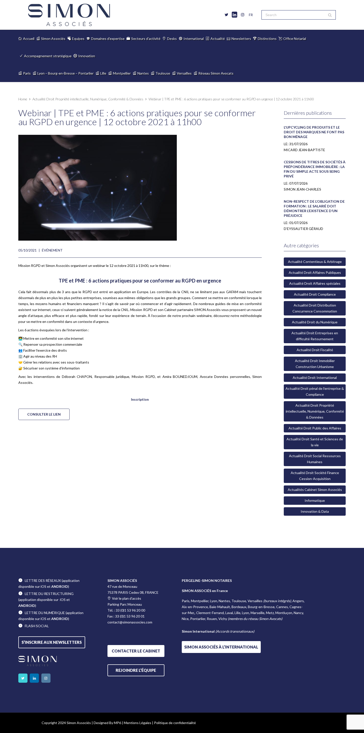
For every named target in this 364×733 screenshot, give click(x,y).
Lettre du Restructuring (49, 594)
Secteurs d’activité (145, 38)
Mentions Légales (137, 723)
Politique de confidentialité (175, 723)
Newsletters (241, 38)
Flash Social (37, 626)
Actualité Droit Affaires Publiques (315, 272)
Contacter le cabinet (136, 650)
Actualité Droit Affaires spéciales (314, 283)
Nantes (143, 73)
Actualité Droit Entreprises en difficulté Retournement (314, 336)
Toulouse (163, 73)
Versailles (184, 73)
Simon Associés (53, 38)
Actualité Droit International (315, 377)
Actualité (217, 38)
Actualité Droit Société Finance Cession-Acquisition (315, 476)
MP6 (117, 723)
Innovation (86, 56)
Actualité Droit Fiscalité (315, 350)
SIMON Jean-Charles (302, 189)
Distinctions (267, 38)
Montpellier (122, 73)
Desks (172, 38)
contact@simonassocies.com (129, 622)
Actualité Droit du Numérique (315, 322)
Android (59, 586)
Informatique (315, 500)
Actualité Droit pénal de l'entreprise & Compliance (315, 391)
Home (22, 99)
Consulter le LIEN (44, 414)
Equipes (78, 38)
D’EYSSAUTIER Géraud (303, 228)
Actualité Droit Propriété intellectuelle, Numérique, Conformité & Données (87, 99)
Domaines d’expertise (108, 38)
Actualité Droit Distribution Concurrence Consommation (314, 308)
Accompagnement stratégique (48, 56)
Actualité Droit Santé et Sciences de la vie (314, 442)
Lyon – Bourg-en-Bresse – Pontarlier (65, 73)
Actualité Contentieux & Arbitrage (315, 261)
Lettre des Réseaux (43, 580)
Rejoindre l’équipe (136, 670)
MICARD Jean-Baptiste (304, 150)
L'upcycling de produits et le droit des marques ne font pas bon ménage (314, 132)
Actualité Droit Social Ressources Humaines (315, 459)
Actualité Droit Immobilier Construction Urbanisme (315, 364)
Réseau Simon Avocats (216, 73)
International (193, 38)
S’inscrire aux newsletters (52, 642)
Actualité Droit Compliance (315, 294)
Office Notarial (294, 38)
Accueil (28, 38)
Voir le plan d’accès (126, 598)
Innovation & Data (315, 511)
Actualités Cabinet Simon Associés (315, 489)
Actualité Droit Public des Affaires (314, 428)
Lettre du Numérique (45, 613)
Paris (27, 73)
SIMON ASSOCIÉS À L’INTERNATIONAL (221, 647)
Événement (52, 250)
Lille (103, 73)
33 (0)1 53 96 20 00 (130, 610)
